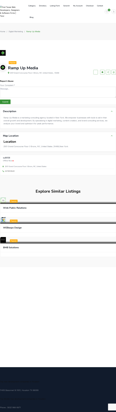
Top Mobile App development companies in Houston (23, 399)
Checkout (89, 6)
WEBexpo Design (12, 227)
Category (32, 6)
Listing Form (55, 6)
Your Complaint (7, 85)
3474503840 (10, 171)
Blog (31, 17)
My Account (77, 6)
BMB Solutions (11, 247)
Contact (100, 6)
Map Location (11, 135)
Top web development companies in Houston (19, 382)
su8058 (6, 158)
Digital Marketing (16, 31)
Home (2, 31)
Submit (5, 102)
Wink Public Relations (15, 207)
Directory (42, 6)
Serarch (66, 6)
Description (9, 111)
